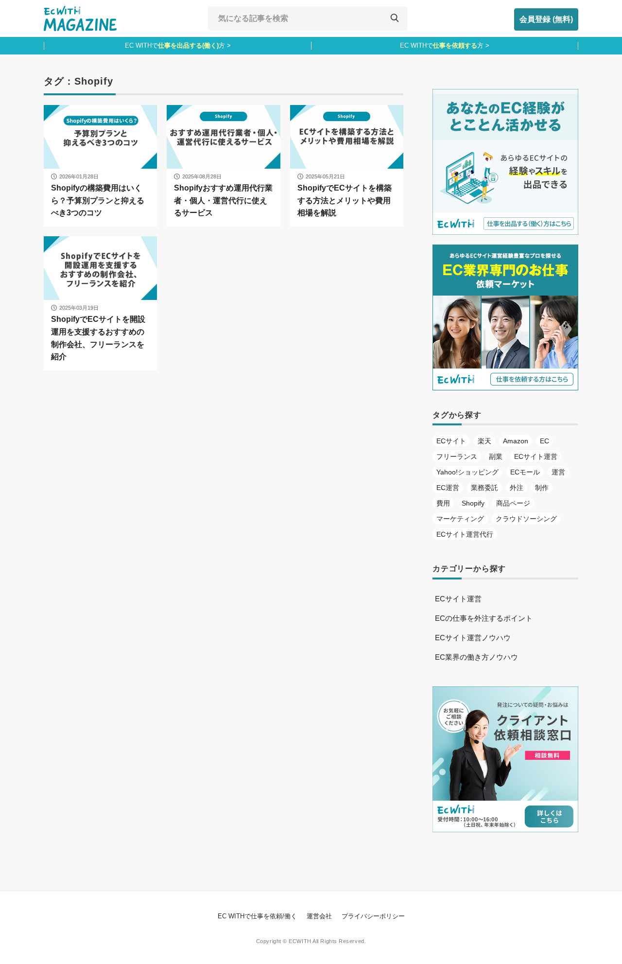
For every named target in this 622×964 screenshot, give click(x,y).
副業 (495, 456)
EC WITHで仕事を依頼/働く (257, 916)
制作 (542, 487)
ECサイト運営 (535, 456)
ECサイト (451, 441)
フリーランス (456, 456)
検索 (394, 18)
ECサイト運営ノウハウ (473, 637)
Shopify (473, 503)
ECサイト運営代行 (464, 534)
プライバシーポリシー (373, 916)
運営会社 (319, 916)
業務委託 (484, 487)
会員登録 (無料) (546, 19)
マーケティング (460, 519)
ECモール (525, 472)
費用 (443, 503)
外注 (516, 487)
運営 (558, 472)
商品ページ (513, 503)
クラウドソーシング (526, 519)
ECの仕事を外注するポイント (484, 618)
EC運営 (447, 487)
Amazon (515, 441)
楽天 (484, 441)
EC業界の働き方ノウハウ (476, 657)
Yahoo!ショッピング (467, 472)
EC (544, 441)
